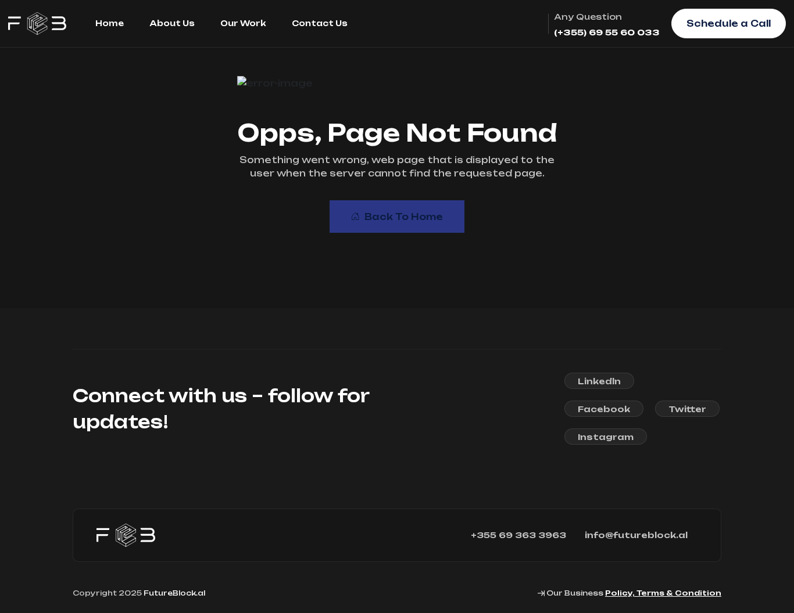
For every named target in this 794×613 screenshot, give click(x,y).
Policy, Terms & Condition (663, 593)
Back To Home (403, 216)
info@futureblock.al (636, 535)
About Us (172, 23)
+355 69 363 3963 (518, 535)
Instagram (606, 437)
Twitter (687, 409)
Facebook (604, 409)
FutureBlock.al (174, 593)
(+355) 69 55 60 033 (607, 32)
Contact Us (320, 23)
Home (109, 23)
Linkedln (599, 381)
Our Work (243, 23)
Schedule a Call (728, 23)
